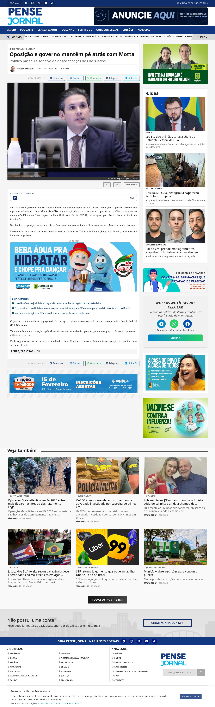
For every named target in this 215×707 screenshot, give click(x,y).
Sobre (117, 657)
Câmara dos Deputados (23, 675)
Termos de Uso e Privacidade (131, 671)
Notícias (144, 29)
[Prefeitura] (175, 64)
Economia (66, 662)
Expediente (120, 666)
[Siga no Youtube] (45, 3)
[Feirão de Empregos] (73, 383)
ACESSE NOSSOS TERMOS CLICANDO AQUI (59, 703)
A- (107, 184)
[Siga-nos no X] (139, 641)
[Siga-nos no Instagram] (131, 641)
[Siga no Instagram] (32, 3)
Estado (64, 666)
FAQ (116, 675)
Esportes (14, 671)
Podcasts (26, 29)
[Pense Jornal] (39, 16)
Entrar (15, 3)
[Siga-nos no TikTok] (154, 641)
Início (11, 29)
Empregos (85, 29)
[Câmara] (175, 372)
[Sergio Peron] (151, 16)
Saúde (13, 680)
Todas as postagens (107, 599)
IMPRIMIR (131, 184)
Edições (128, 29)
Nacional (15, 666)
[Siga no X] (39, 3)
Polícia (14, 662)
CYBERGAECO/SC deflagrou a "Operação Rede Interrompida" (77, 36)
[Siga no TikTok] (52, 3)
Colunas (68, 29)
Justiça (64, 675)
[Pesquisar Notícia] (201, 672)
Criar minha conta (166, 623)
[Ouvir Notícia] (15, 198)
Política (14, 653)
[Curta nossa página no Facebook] (124, 641)
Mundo (65, 653)
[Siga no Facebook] (26, 3)
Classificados (48, 29)
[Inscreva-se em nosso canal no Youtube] (146, 641)
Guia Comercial (107, 29)
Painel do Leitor (124, 662)
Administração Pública (74, 657)
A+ (117, 184)
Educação (66, 680)
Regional (66, 671)
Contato (119, 680)
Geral (13, 657)
